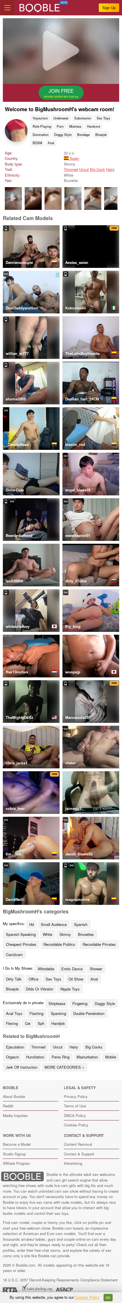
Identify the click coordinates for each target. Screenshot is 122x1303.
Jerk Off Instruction (21, 1067)
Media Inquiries (15, 1115)
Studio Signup (14, 1154)
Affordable (46, 968)
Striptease (57, 1003)
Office (33, 979)
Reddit (8, 1105)
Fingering (79, 1003)
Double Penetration (88, 1013)
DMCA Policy (75, 1115)
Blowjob (101, 134)
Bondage (83, 134)
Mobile (110, 1057)
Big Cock (97, 169)
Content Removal (78, 1144)
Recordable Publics (59, 944)
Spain (74, 158)
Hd (31, 924)
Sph (41, 1023)
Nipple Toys (70, 989)
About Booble (14, 1096)
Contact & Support (79, 1154)
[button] (113, 198)
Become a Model (17, 1144)
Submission (82, 118)
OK (108, 1297)
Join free (59, 92)
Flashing (36, 1013)
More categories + (64, 1067)
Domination (41, 134)
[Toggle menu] (7, 7)
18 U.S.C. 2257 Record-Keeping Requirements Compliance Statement (60, 1280)
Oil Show (75, 979)
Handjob (58, 1023)
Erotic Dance (72, 968)
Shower (96, 968)
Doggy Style (62, 134)
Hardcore (93, 126)
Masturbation (87, 1057)
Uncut (84, 169)
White (47, 934)
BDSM (37, 142)
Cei (27, 1023)
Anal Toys (14, 1013)
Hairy (110, 169)
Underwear (61, 118)
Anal (51, 142)
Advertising (73, 1163)
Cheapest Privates (21, 944)
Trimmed (71, 169)
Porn (60, 126)
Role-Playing (42, 126)
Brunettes (86, 934)
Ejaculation (15, 1047)
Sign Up (108, 7)
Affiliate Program (16, 1163)
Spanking (58, 1013)
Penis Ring (61, 1057)
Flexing (12, 1023)
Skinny (65, 934)
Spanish (80, 924)
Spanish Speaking (21, 934)
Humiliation (35, 1057)
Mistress (75, 126)
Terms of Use (75, 1105)
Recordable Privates (99, 944)
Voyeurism (40, 118)
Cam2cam (14, 954)
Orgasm (12, 1057)
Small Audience (54, 924)
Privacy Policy (76, 1096)
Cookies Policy (76, 1125)
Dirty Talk (14, 979)
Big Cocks (93, 1047)
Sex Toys (103, 118)
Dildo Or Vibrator (39, 989)
